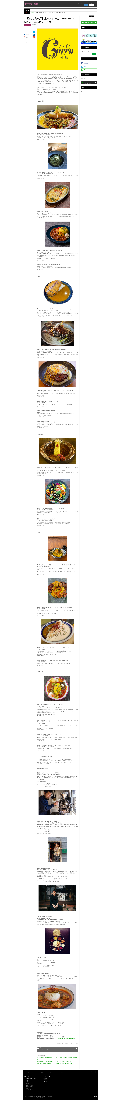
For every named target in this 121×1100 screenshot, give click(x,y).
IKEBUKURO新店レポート (31, 1078)
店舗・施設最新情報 (45, 10)
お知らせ (27, 1080)
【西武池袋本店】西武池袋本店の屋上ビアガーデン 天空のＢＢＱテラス (54, 1061)
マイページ (59, 10)
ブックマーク (67, 10)
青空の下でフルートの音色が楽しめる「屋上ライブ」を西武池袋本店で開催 (54, 1063)
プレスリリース (72, 1043)
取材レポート (28, 1081)
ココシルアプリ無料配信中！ (41, 13)
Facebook (27, 34)
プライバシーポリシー (47, 1079)
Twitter (84, 66)
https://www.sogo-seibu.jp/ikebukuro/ (66, 1038)
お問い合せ (45, 1081)
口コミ (53, 10)
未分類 (27, 1083)
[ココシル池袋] (44, 4)
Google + (27, 37)
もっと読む (83, 78)
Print (26, 42)
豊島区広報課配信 (29, 1089)
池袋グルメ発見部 (29, 1086)
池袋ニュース (27, 25)
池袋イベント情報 (29, 1085)
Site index (93, 1071)
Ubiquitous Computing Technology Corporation (37, 1096)
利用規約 (45, 1078)
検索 (37, 10)
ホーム (32, 10)
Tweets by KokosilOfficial (86, 31)
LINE (84, 69)
